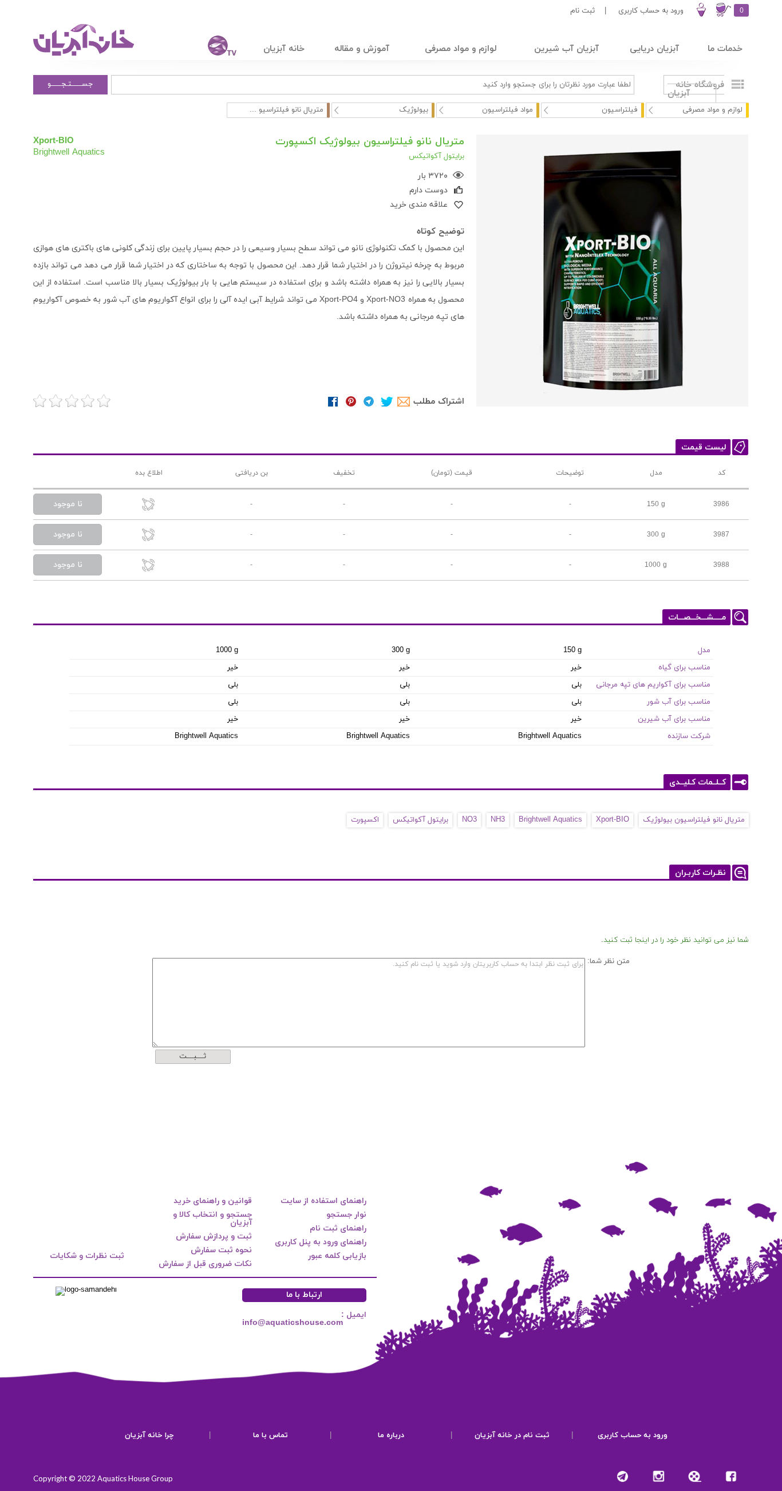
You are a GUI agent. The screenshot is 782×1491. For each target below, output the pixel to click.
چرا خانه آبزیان (149, 1435)
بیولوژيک (413, 110)
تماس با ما (270, 1435)
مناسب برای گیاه (684, 667)
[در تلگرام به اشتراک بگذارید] (369, 402)
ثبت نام (582, 11)
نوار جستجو (346, 1214)
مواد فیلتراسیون (507, 110)
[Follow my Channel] (622, 1476)
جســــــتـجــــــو (70, 84)
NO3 (469, 820)
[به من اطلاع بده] (149, 505)
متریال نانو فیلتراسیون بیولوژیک (694, 820)
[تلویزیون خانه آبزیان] (215, 47)
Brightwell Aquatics (69, 152)
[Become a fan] (730, 1476)
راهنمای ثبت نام (338, 1228)
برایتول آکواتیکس (420, 820)
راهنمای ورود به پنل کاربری (320, 1242)
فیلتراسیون (620, 110)
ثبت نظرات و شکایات (87, 1256)
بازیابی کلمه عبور (337, 1256)
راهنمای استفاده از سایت (323, 1201)
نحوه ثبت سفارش (221, 1250)
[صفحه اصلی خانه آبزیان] (84, 55)
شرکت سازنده (689, 736)
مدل (704, 650)
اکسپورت (365, 820)
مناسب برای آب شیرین (674, 719)
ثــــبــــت (192, 1056)
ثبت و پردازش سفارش (214, 1236)
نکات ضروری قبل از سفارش (205, 1264)
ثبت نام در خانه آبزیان (512, 1435)
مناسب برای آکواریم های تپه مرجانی (653, 685)
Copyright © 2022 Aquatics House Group (103, 1478)
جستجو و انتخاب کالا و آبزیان (212, 1218)
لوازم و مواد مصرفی (712, 110)
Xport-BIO (53, 140)
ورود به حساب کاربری (651, 11)
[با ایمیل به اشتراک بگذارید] (404, 402)
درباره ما (391, 1435)
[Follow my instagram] (658, 1476)
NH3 (498, 820)
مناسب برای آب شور (678, 702)
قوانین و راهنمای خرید (212, 1201)
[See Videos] (694, 1476)
